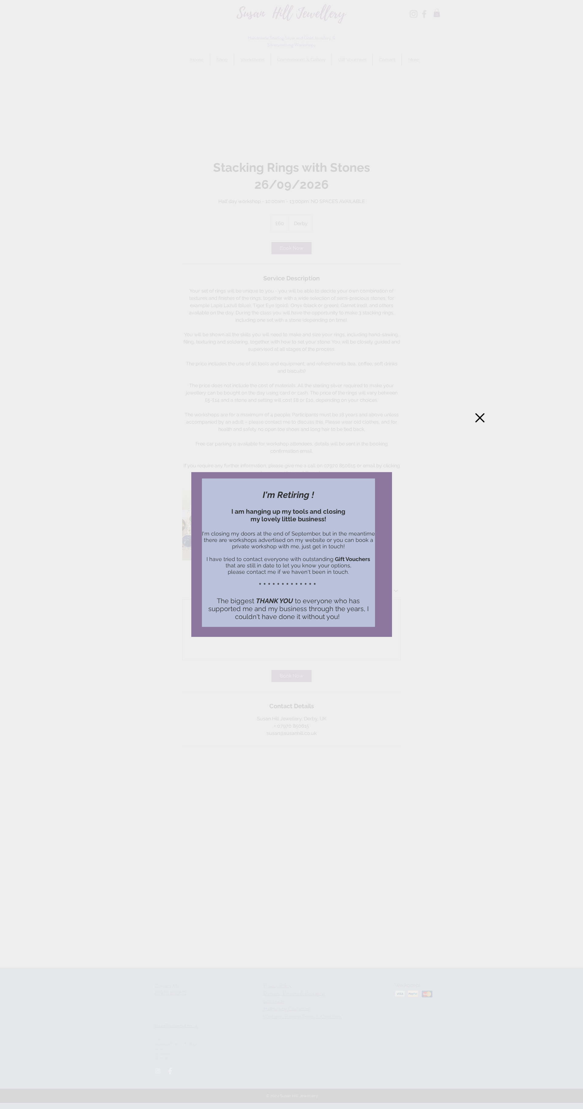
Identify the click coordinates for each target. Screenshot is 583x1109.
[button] (480, 417)
